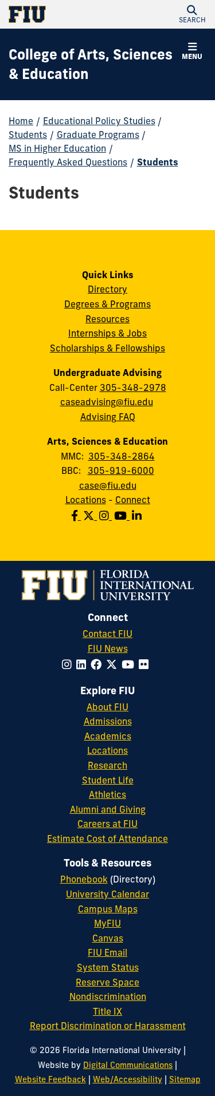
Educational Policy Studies (99, 120)
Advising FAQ (107, 416)
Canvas (107, 938)
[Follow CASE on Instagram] (106, 516)
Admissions (108, 721)
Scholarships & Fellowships (107, 348)
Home (21, 120)
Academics (107, 736)
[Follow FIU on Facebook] (98, 664)
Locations (85, 499)
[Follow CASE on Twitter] (91, 516)
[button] (192, 14)
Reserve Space (107, 982)
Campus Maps (108, 909)
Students (28, 134)
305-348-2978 (133, 387)
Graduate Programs (98, 134)
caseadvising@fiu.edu (106, 401)
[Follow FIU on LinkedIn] (83, 664)
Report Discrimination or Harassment (108, 1025)
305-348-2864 (121, 456)
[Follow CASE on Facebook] (77, 516)
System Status (108, 967)
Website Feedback (50, 1079)
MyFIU (107, 923)
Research (107, 765)
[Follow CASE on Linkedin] (138, 516)
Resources (107, 319)
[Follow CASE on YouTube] (123, 516)
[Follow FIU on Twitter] (114, 664)
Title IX (107, 1011)
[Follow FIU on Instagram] (69, 664)
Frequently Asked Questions (68, 162)
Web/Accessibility (127, 1079)
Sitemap (185, 1079)
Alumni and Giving (108, 809)
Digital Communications (128, 1065)
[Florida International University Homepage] (58, 14)
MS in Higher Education (57, 148)
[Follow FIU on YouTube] (130, 664)
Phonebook (84, 879)
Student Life (108, 780)
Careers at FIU (107, 823)
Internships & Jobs (107, 333)
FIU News (108, 648)
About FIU (107, 707)
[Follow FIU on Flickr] (146, 664)
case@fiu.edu (107, 485)
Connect (132, 499)
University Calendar (107, 894)
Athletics (107, 794)
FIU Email (107, 952)
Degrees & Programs (107, 304)
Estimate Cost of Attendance (107, 838)
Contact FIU (107, 633)
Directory (107, 289)
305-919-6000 (121, 470)
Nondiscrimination (107, 996)
